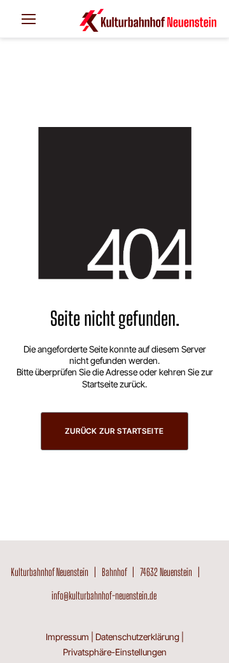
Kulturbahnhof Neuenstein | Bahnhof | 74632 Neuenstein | (107, 572)
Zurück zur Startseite (114, 431)
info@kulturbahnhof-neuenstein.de (104, 595)
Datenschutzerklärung (137, 636)
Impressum (67, 636)
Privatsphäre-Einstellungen (115, 651)
